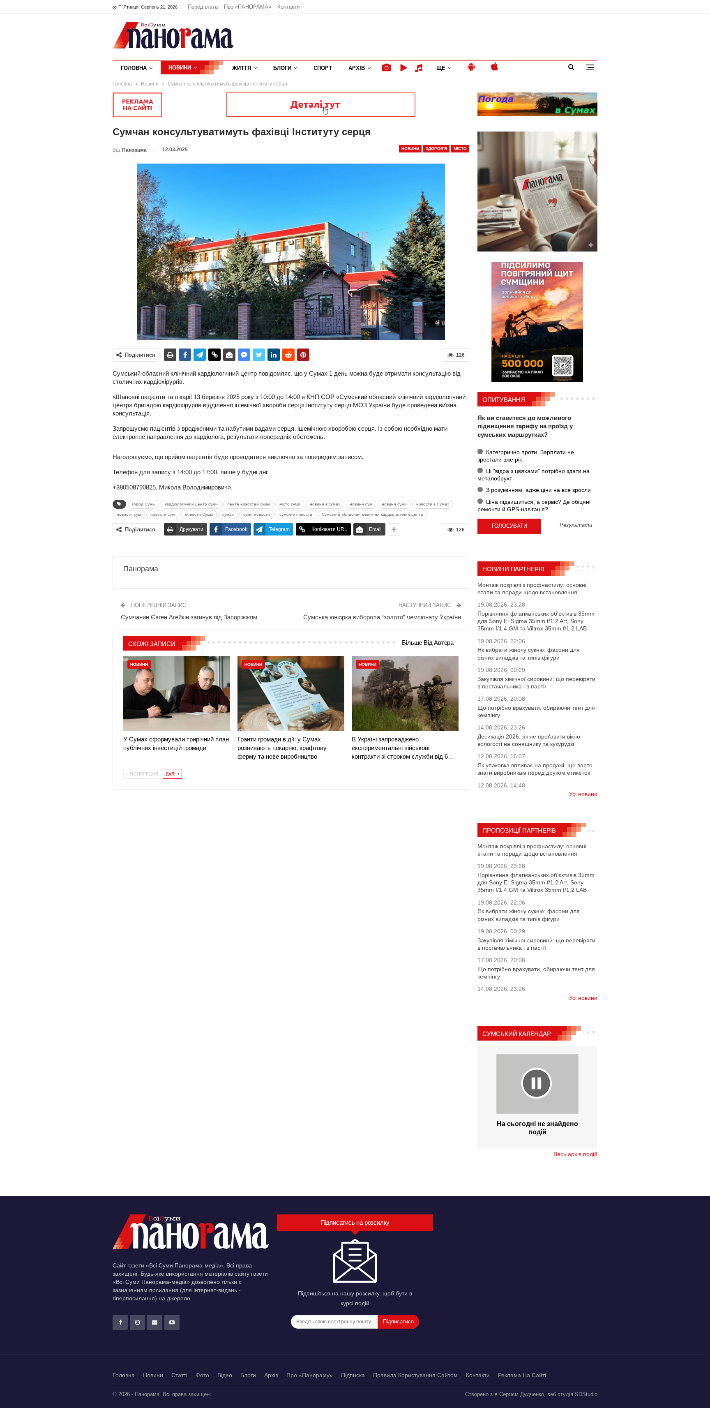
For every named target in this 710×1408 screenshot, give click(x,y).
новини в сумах (325, 504)
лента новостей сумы (248, 504)
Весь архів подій (575, 1154)
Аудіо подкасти (420, 68)
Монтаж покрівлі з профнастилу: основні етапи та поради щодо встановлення (531, 589)
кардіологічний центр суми (191, 504)
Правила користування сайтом (415, 1375)
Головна (134, 68)
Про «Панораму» (309, 1375)
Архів (356, 68)
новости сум (129, 514)
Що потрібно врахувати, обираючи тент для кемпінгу (536, 711)
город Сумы (143, 504)
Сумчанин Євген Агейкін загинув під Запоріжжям (189, 617)
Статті (179, 1375)
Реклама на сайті (522, 1375)
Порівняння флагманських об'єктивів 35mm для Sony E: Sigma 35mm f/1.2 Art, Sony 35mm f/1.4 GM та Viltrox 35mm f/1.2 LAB (536, 621)
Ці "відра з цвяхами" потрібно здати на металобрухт (533, 475)
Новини (179, 68)
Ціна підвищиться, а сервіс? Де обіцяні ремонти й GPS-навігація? (533, 505)
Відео (224, 1375)
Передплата (203, 7)
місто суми (289, 504)
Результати (576, 525)
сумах (228, 514)
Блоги (282, 68)
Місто (460, 148)
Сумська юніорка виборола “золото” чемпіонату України (382, 617)
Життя (241, 68)
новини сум (361, 504)
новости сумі (162, 514)
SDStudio (586, 1394)
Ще (440, 68)
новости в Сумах (432, 504)
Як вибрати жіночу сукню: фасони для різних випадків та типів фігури (528, 653)
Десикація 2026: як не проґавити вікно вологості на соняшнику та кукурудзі (528, 740)
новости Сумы (199, 514)
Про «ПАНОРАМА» (247, 7)
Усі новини (583, 794)
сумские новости (295, 514)
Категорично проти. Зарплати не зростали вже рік (525, 456)
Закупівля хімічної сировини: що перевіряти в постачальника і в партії (536, 683)
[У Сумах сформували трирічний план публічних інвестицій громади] (176, 693)
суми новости (256, 514)
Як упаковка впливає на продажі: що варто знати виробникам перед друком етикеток (534, 769)
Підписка (353, 1375)
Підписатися (398, 1321)
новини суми (394, 504)
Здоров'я (436, 148)
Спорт (323, 68)
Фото (202, 1375)
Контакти (288, 7)
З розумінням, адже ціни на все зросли (537, 490)
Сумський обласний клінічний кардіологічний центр (372, 514)
